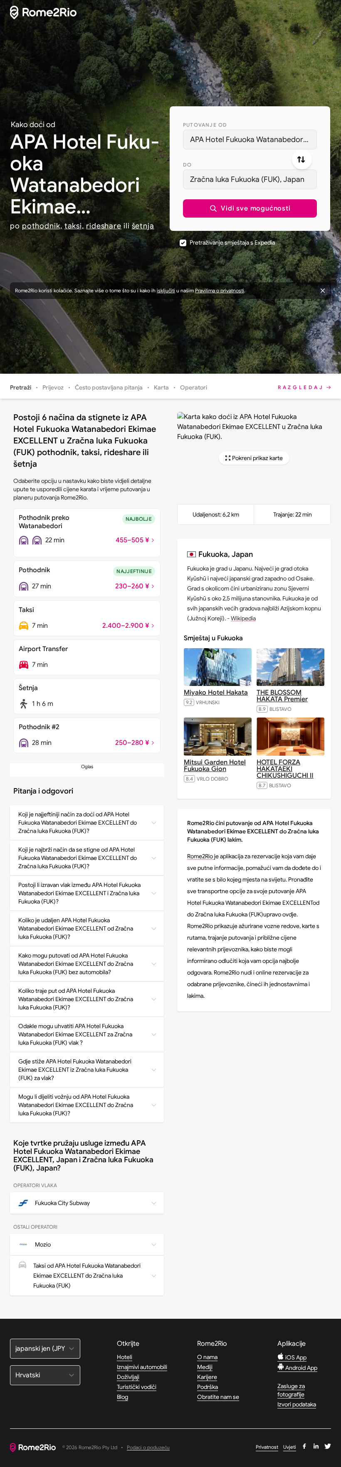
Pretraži (20, 387)
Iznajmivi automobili (142, 1367)
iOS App (295, 1357)
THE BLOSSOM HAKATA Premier (282, 695)
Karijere (207, 1377)
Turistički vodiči (136, 1387)
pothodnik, (42, 225)
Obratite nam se (218, 1397)
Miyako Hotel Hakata (216, 692)
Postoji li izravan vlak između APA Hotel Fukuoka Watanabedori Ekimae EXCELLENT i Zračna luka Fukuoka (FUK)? (79, 893)
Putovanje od (205, 125)
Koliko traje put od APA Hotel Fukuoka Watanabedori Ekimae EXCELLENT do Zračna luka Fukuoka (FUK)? (75, 999)
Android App (300, 1367)
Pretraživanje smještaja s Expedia (232, 242)
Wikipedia (243, 618)
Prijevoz (53, 387)
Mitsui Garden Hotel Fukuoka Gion (215, 765)
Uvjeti (289, 1447)
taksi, (74, 225)
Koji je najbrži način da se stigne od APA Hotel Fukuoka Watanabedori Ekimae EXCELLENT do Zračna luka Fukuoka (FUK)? (77, 858)
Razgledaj (301, 387)
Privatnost (267, 1447)
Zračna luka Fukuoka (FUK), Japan (247, 179)
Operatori (193, 387)
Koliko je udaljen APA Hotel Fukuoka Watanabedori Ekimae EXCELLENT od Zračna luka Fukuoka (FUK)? (75, 928)
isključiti (166, 290)
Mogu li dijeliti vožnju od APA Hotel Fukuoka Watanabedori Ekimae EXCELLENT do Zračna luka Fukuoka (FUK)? (75, 1105)
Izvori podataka (296, 1404)
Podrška (207, 1387)
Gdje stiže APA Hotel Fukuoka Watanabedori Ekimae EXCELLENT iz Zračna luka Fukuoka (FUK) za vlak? (74, 1070)
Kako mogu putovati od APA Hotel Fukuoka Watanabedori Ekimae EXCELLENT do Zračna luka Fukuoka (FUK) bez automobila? (75, 964)
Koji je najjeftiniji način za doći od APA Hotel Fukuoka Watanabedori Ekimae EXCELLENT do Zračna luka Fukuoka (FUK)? (77, 823)
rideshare (103, 225)
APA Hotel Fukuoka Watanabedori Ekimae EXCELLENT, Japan (253, 139)
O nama (207, 1357)
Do (187, 165)
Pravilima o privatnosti (219, 290)
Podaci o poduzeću (148, 1447)
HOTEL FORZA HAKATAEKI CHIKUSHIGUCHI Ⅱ (285, 769)
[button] (250, 208)
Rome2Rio (200, 856)
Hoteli (124, 1357)
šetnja (143, 225)
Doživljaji (128, 1377)
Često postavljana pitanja (109, 387)
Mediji (205, 1367)
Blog (122, 1397)
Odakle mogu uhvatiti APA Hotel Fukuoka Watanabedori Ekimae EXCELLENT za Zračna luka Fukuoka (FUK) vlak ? (75, 1034)
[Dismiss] (322, 290)
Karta (161, 387)
